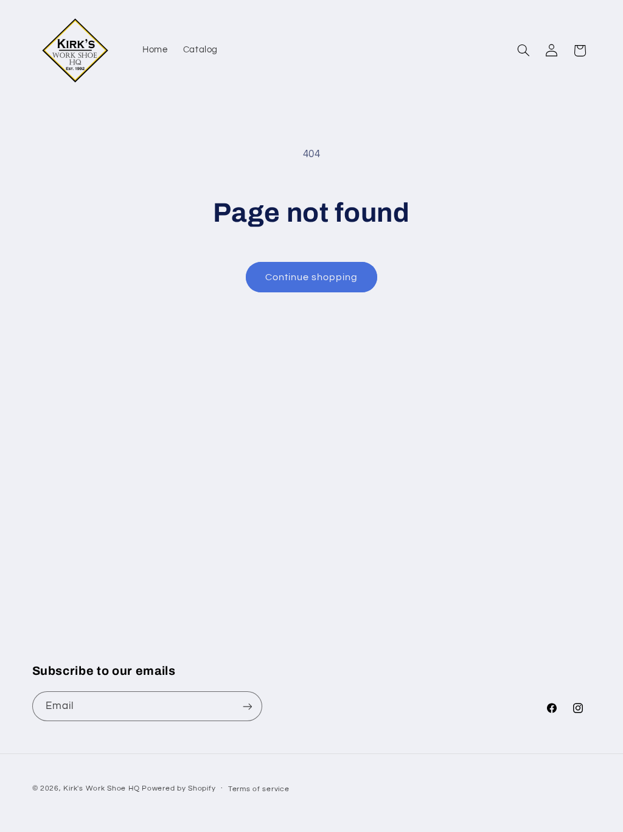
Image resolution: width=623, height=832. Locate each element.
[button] (523, 51)
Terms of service (259, 789)
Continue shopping (311, 277)
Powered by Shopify (178, 788)
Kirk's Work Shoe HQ (101, 788)
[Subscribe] (247, 706)
